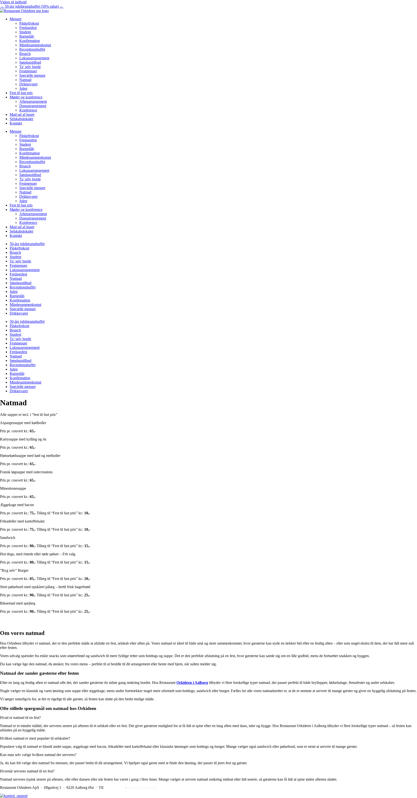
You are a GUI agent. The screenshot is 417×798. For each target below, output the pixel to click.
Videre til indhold (13, 2)
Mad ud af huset (22, 114)
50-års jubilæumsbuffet (27, 244)
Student (25, 32)
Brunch (25, 54)
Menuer (15, 19)
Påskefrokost (29, 23)
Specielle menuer (32, 75)
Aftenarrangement (33, 101)
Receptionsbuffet (32, 49)
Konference (28, 110)
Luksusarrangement (34, 58)
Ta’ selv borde (30, 67)
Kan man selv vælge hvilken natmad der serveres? (38, 755)
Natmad (25, 80)
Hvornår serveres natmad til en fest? (27, 771)
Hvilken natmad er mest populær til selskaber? (35, 738)
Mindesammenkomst (35, 45)
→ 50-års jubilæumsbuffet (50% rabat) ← (31, 6)
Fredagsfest (28, 28)
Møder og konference (26, 97)
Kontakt (16, 123)
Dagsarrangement (32, 106)
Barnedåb (26, 36)
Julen (23, 88)
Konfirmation (29, 41)
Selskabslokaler (21, 119)
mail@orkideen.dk (143, 787)
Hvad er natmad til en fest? (20, 717)
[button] (208, 717)
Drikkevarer (28, 84)
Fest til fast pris (21, 93)
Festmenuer (28, 71)
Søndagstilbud (30, 62)
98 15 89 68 (114, 787)
